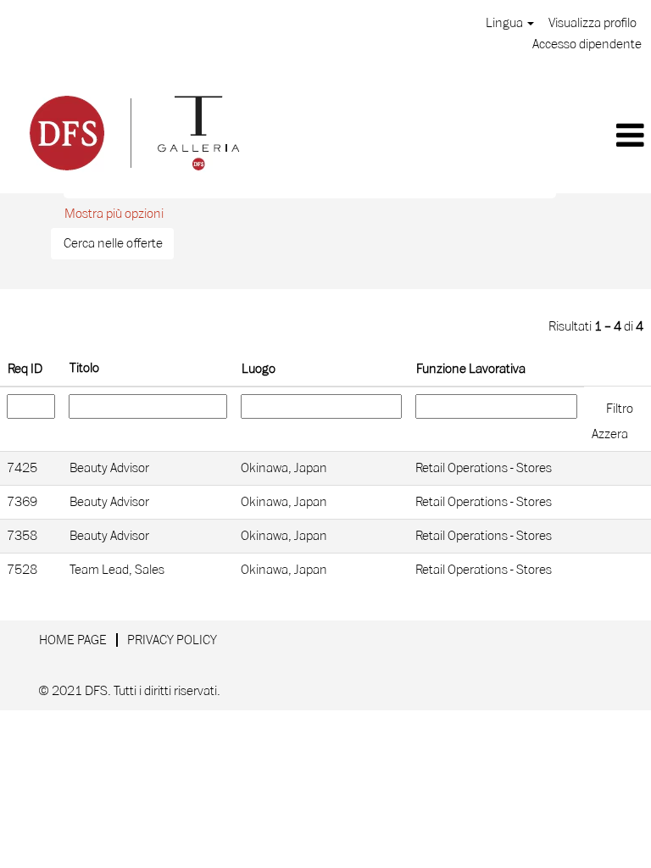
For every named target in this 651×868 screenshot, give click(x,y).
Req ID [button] (25, 368)
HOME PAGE (73, 640)
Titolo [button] (84, 368)
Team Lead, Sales (117, 569)
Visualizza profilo (592, 23)
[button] (458, 137)
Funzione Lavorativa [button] (471, 368)
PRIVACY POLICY (172, 640)
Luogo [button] (258, 368)
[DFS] (133, 130)
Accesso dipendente (587, 44)
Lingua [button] (506, 23)
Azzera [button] (610, 434)
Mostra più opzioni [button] (114, 213)
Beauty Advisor (109, 468)
